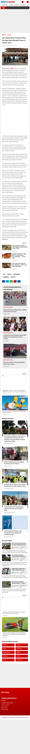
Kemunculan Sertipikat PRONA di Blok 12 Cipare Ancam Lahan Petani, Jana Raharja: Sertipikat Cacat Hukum (19, 582)
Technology (23, 5)
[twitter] (7, 281)
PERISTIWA (6, 277)
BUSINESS (5, 644)
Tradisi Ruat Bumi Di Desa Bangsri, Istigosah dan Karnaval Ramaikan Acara (13, 508)
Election (9, 274)
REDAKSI (3, 700)
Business (11, 5)
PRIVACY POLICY (5, 705)
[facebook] (3, 281)
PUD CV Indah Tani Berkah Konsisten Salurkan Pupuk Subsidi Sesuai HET (19, 544)
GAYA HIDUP (17, 274)
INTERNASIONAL (6, 652)
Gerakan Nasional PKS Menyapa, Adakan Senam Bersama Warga (14, 310)
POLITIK (9, 34)
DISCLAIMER (4, 707)
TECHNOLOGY (19, 659)
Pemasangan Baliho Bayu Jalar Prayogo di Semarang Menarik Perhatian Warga (13, 532)
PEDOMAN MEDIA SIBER (7, 703)
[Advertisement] (15, 21)
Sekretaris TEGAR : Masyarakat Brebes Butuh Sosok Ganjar (14, 363)
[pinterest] (15, 281)
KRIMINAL (18, 652)
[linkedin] (19, 281)
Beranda (4, 34)
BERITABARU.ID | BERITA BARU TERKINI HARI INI (18, 717)
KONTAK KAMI (4, 709)
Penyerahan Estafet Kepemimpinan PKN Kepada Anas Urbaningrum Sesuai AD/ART (14, 336)
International (4, 5)
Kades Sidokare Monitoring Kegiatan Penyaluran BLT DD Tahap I (14, 462)
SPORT (4, 659)
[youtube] (11, 695)
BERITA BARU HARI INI (8, 307)
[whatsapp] (11, 281)
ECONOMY (18, 644)
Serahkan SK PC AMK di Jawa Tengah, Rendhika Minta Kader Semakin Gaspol (15, 485)
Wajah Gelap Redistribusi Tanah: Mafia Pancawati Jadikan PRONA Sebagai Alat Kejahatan (19, 569)
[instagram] (9, 695)
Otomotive (16, 5)
